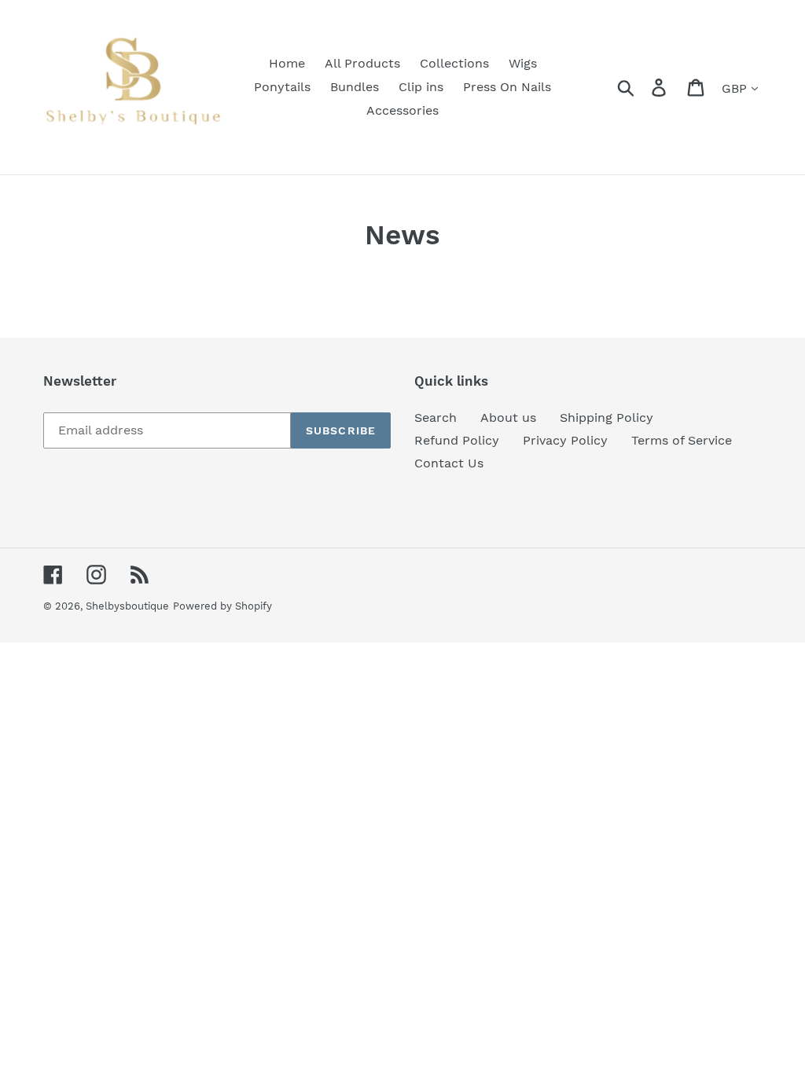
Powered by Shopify (222, 606)
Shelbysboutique (127, 606)
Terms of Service (681, 440)
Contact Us (448, 463)
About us (508, 417)
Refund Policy (456, 440)
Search (435, 417)
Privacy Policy (565, 440)
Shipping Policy (606, 417)
